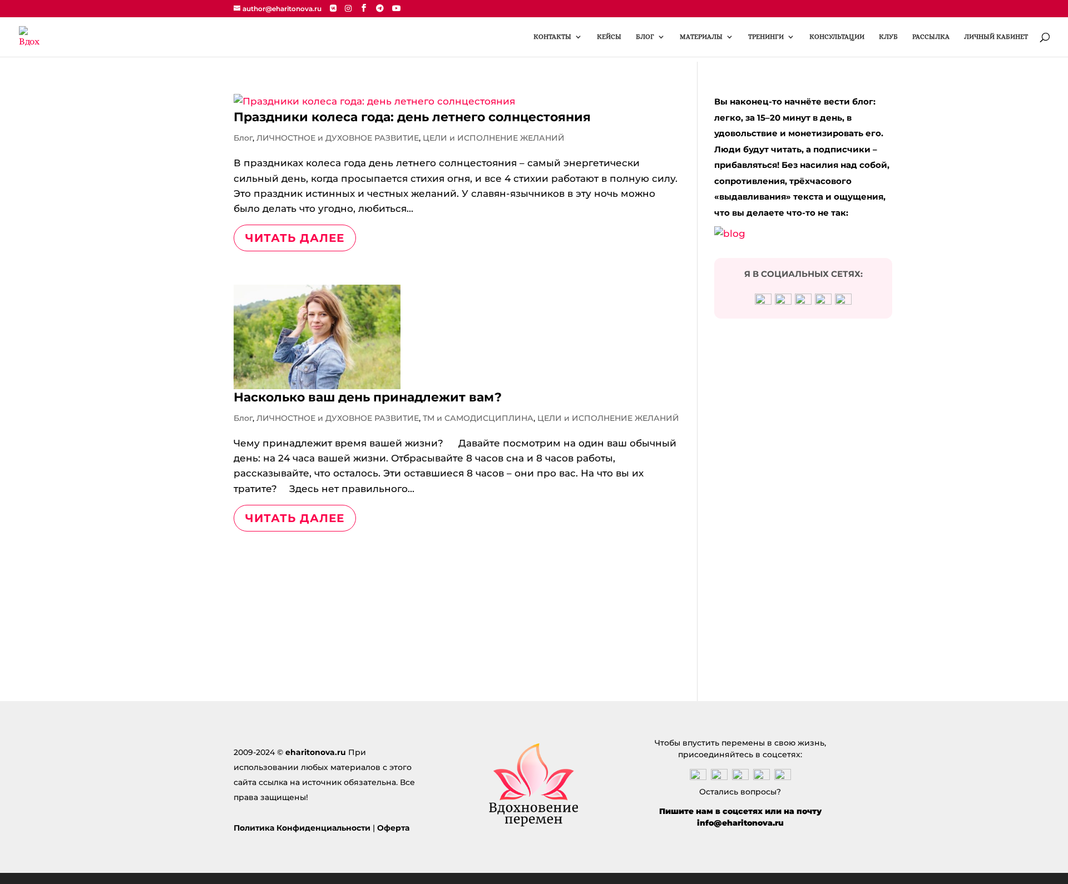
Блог (243, 138)
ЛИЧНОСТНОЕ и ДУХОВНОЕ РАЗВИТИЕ (337, 138)
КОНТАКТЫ (552, 37)
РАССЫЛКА (931, 37)
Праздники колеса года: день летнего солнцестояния (412, 117)
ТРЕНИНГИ (766, 37)
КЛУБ (888, 37)
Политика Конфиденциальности (302, 828)
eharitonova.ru (315, 752)
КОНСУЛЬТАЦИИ (836, 37)
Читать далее (294, 238)
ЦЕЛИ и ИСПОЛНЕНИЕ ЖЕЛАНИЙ (494, 138)
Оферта (393, 828)
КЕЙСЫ (609, 37)
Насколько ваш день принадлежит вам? (368, 397)
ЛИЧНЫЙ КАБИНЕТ (996, 37)
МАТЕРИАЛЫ (701, 37)
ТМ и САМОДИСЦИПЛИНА (478, 418)
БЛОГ (645, 37)
